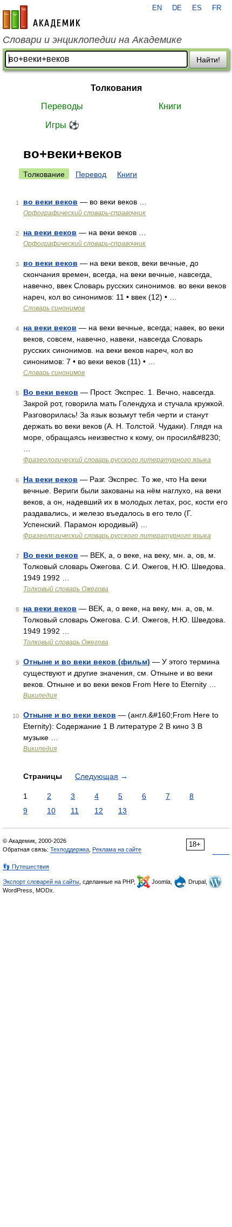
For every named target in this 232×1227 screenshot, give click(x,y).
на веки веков (50, 232)
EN (157, 8)
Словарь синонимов (54, 308)
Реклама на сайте (116, 849)
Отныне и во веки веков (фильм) (86, 661)
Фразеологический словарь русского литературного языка (117, 460)
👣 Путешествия (26, 866)
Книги (170, 106)
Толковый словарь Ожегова (65, 589)
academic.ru (41, 17)
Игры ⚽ (62, 125)
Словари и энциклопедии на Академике (92, 39)
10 (51, 810)
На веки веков (50, 479)
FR (216, 8)
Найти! (208, 59)
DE (177, 8)
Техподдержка (69, 849)
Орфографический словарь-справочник (84, 213)
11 (75, 810)
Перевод (91, 174)
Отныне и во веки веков (69, 715)
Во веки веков (50, 392)
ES (197, 8)
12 (98, 810)
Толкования (116, 88)
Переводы (62, 106)
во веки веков (50, 201)
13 (122, 810)
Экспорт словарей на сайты (41, 881)
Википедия (40, 695)
